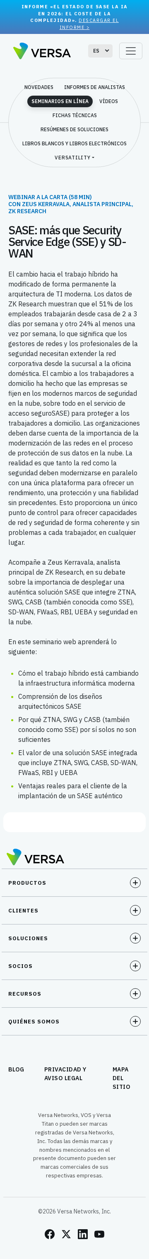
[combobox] (100, 51)
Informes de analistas (94, 87)
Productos (27, 882)
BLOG (16, 1069)
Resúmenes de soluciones (74, 129)
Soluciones (28, 938)
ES (96, 51)
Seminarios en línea (60, 101)
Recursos (24, 993)
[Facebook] (50, 1234)
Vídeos (108, 101)
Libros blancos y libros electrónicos (74, 143)
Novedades (38, 87)
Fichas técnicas (75, 115)
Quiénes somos (34, 1021)
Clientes (23, 910)
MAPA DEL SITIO (122, 1078)
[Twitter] (66, 1234)
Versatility (72, 157)
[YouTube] (99, 1234)
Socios (20, 966)
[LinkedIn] (83, 1234)
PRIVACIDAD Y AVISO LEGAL (65, 1074)
